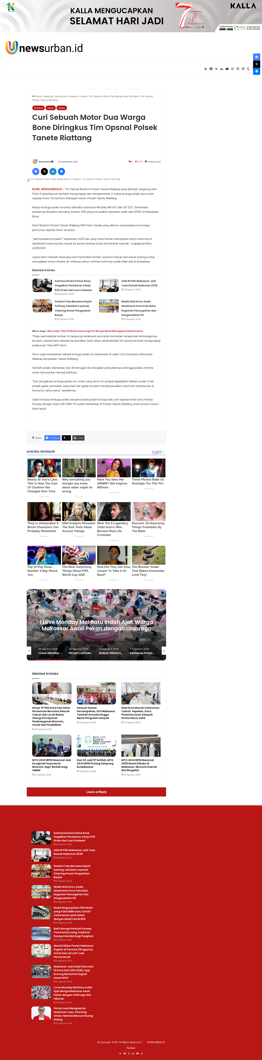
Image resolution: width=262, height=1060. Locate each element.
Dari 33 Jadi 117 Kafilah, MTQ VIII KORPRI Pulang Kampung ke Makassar (95, 763)
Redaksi (131, 1047)
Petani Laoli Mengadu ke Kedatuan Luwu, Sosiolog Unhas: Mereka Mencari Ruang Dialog (73, 1014)
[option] (96, 624)
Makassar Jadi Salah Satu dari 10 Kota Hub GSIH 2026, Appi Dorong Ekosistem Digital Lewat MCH (74, 972)
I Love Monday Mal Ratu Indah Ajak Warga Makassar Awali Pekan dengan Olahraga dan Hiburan (96, 628)
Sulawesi (73, 96)
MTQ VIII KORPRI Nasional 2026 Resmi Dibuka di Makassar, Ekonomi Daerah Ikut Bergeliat (139, 765)
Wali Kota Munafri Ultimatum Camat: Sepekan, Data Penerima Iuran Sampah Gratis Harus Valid (140, 713)
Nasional (48, 96)
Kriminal (38, 107)
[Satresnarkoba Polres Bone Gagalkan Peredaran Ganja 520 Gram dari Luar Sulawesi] (42, 285)
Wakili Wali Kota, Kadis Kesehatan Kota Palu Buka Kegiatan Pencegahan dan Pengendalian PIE (71, 892)
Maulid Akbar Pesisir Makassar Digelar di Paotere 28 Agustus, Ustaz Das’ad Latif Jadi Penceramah (74, 951)
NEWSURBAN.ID (51, 189)
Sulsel (83, 96)
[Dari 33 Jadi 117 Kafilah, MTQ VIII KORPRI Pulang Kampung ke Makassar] (96, 746)
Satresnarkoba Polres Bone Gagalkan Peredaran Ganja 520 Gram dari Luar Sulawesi (73, 285)
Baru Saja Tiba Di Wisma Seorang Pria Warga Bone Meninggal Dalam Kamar (95, 331)
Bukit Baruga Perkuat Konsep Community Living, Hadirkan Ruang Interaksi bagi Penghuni (73, 932)
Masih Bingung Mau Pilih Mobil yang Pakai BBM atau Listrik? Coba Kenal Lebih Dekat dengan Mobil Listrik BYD (73, 913)
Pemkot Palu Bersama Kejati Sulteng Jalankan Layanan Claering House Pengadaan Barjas (72, 871)
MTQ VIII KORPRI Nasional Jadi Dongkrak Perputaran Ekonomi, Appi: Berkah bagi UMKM (51, 765)
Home (38, 96)
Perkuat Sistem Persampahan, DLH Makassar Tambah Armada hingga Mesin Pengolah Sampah (96, 713)
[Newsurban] (44, 47)
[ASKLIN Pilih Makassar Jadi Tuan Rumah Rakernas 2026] (109, 285)
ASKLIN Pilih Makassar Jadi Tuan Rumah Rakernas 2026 (74, 852)
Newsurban (45, 161)
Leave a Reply (96, 792)
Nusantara (60, 96)
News (50, 107)
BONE (36, 189)
